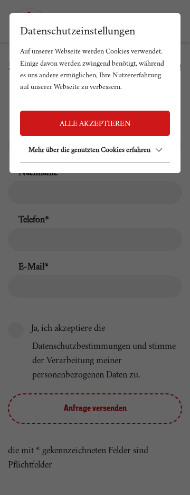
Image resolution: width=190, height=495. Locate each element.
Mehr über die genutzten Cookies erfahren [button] (89, 149)
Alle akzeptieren (95, 123)
